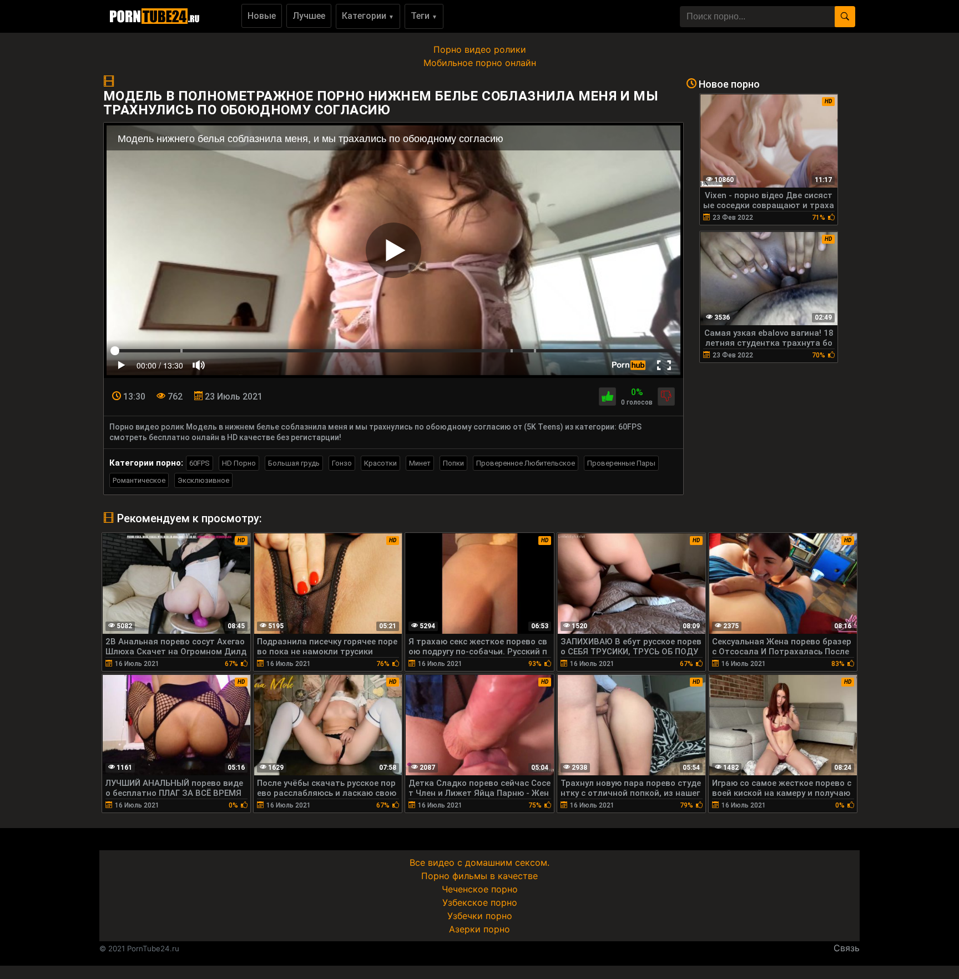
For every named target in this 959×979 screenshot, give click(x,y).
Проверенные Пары (621, 463)
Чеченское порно (480, 889)
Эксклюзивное (203, 480)
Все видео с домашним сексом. (479, 862)
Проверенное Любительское (525, 463)
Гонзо (342, 463)
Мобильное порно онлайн (479, 62)
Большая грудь (294, 463)
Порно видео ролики (479, 49)
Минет (420, 463)
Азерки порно (479, 929)
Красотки (380, 463)
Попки (453, 463)
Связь (847, 947)
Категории (368, 16)
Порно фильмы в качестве (479, 875)
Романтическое (139, 480)
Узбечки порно (479, 915)
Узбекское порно (479, 902)
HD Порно (239, 463)
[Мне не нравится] (666, 396)
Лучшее (308, 16)
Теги (424, 16)
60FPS (199, 463)
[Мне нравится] (607, 396)
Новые (262, 16)
